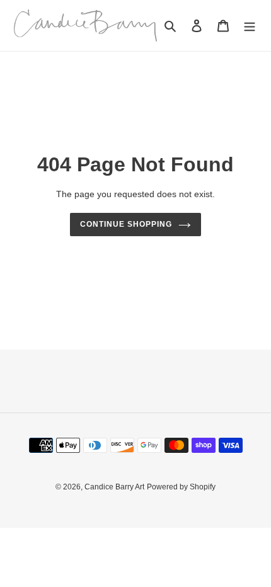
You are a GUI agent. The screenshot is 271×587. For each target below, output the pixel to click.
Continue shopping (126, 224)
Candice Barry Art (114, 486)
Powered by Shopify (181, 486)
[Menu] (249, 25)
